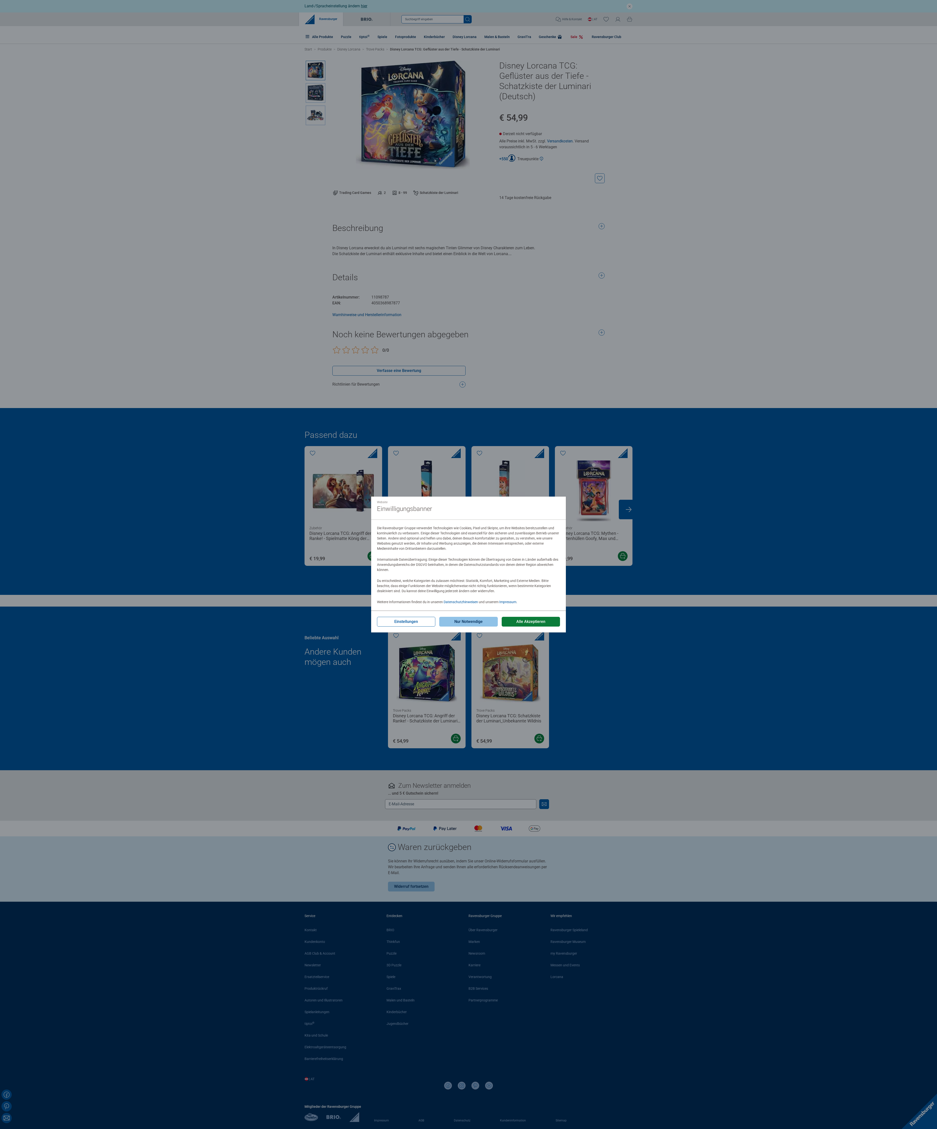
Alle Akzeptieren (530, 621)
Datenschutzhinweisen (461, 602)
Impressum (507, 602)
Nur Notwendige (468, 621)
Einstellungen (406, 621)
